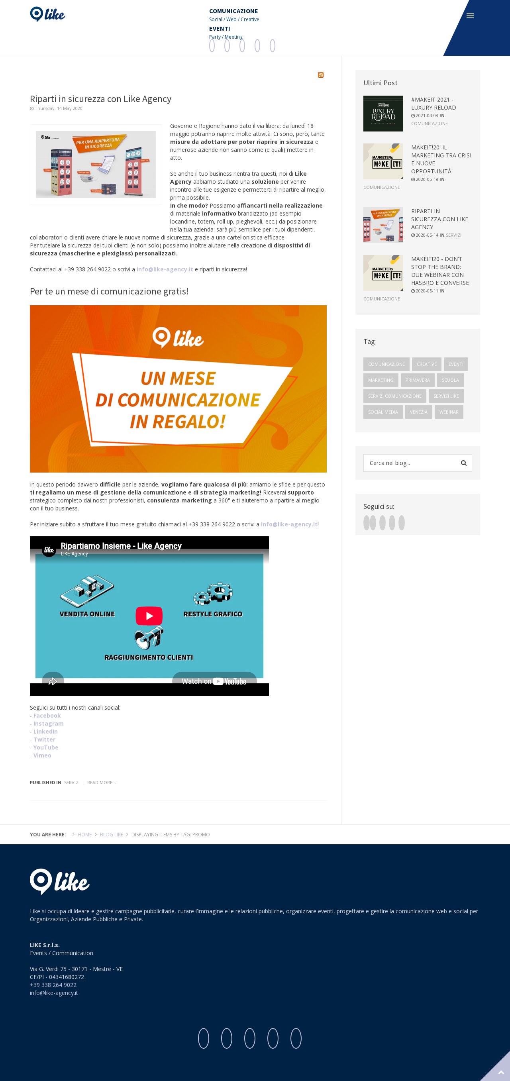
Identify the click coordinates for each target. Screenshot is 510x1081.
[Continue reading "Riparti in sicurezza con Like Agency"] (383, 225)
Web (231, 19)
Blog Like (111, 834)
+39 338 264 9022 (53, 985)
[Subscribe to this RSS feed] (321, 75)
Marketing (381, 380)
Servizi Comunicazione (395, 396)
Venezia (419, 412)
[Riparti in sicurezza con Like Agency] (96, 164)
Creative (250, 19)
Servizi (72, 782)
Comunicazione (429, 123)
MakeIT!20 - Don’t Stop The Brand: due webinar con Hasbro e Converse (440, 270)
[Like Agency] (47, 14)
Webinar (449, 412)
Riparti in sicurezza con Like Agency (100, 98)
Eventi (456, 364)
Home (85, 834)
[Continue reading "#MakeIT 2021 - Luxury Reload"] (383, 113)
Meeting (234, 36)
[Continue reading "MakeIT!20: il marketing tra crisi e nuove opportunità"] (383, 161)
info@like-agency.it (165, 269)
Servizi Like (446, 396)
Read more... (101, 782)
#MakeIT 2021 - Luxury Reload (433, 103)
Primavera (418, 380)
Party (215, 36)
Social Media (383, 412)
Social (215, 19)
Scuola (450, 380)
